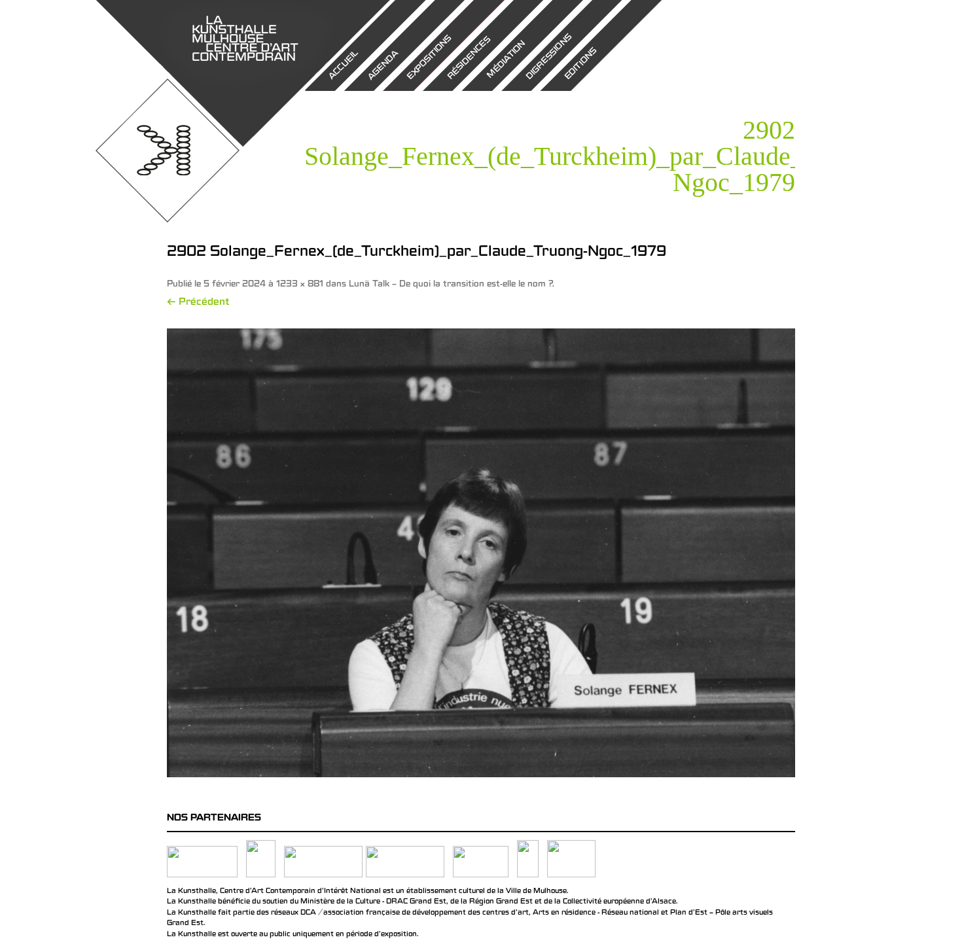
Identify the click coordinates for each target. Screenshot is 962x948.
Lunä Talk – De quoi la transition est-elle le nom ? (450, 285)
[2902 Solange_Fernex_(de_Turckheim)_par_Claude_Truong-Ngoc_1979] (481, 552)
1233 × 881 (299, 285)
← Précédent (198, 303)
